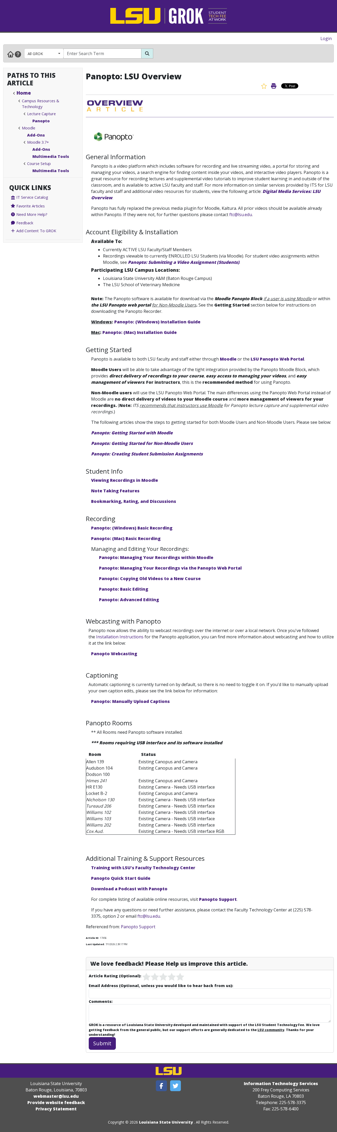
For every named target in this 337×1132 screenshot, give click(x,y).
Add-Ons (36, 135)
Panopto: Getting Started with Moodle (132, 433)
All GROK (35, 53)
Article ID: (92, 938)
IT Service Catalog (31, 197)
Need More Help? (31, 214)
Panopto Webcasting (114, 654)
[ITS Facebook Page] (161, 1085)
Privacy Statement (56, 1109)
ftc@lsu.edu (240, 214)
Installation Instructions (119, 637)
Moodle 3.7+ (38, 142)
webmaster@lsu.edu (56, 1096)
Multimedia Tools (50, 156)
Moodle (28, 127)
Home (24, 93)
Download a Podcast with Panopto (129, 889)
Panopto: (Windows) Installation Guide (157, 322)
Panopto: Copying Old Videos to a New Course (150, 578)
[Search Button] (147, 53)
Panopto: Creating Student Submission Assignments (147, 454)
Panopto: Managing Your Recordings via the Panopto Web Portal (170, 568)
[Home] (10, 54)
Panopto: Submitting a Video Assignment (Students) (183, 262)
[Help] (18, 54)
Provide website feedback (56, 1102)
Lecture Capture (41, 113)
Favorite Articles (30, 205)
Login (326, 38)
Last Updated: (95, 944)
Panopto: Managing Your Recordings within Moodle (156, 557)
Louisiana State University (166, 1122)
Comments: (100, 1001)
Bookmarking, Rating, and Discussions (133, 501)
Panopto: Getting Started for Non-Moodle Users (142, 443)
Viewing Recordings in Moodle (124, 480)
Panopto (41, 120)
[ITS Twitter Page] (175, 1085)
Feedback (24, 222)
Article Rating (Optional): (115, 975)
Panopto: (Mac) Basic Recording (126, 538)
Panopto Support (218, 899)
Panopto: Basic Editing (123, 589)
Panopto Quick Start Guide (120, 878)
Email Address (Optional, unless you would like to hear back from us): (161, 985)
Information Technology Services (281, 1083)
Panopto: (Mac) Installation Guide (139, 332)
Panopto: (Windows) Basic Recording (131, 528)
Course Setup (39, 163)
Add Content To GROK (35, 230)
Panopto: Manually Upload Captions (130, 701)
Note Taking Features (115, 491)
